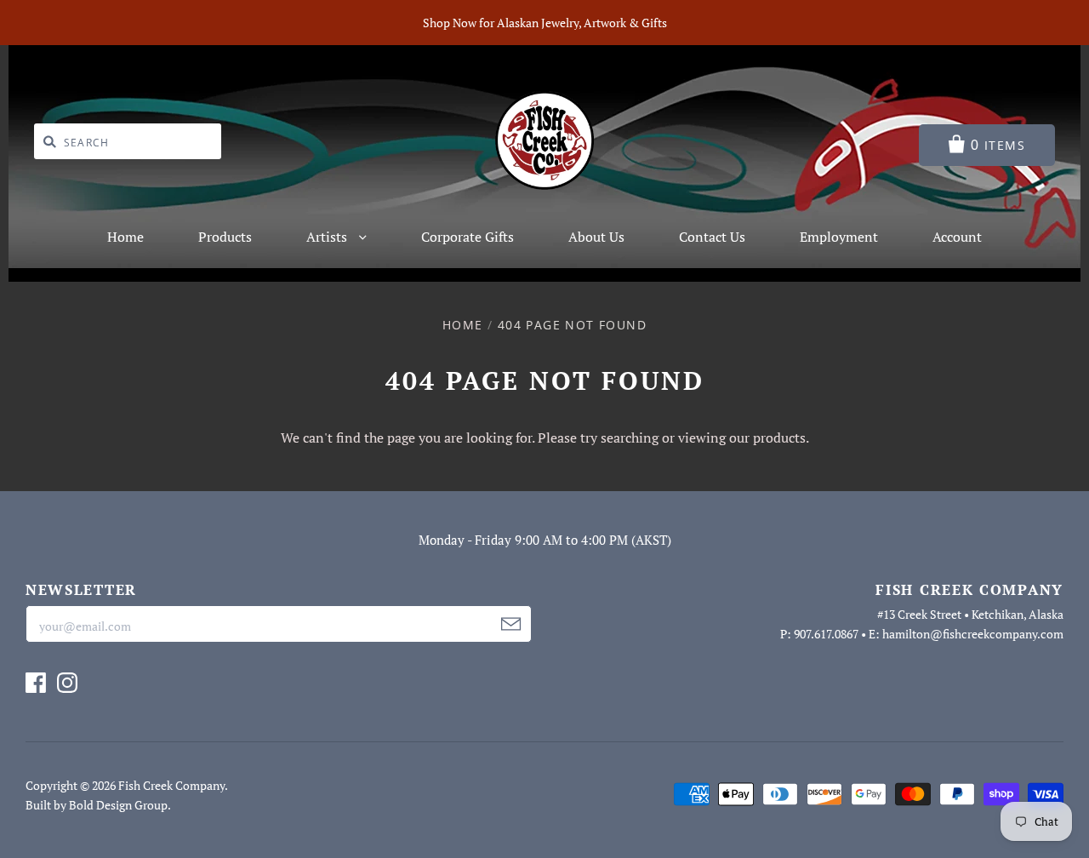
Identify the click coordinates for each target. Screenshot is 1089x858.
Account (957, 236)
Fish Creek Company (171, 785)
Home (125, 236)
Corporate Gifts (467, 236)
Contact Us (712, 236)
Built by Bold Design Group (97, 805)
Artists (328, 236)
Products (225, 236)
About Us (596, 236)
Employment (839, 236)
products (779, 437)
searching (630, 437)
